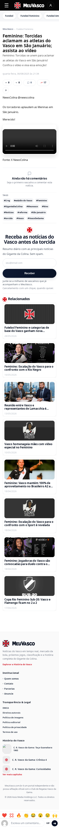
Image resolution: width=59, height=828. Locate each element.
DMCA (6, 707)
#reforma (22, 212)
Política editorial (11, 722)
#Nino (45, 206)
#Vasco (20, 218)
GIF (48, 823)
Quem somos (11, 678)
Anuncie (8, 693)
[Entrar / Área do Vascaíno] (50, 5)
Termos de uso (10, 732)
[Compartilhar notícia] (6, 90)
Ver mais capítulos (12, 774)
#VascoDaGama (36, 218)
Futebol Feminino (29, 15)
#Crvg (7, 200)
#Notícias (9, 212)
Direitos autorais (11, 712)
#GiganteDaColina (13, 206)
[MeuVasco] (29, 5)
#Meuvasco (32, 206)
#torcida (8, 218)
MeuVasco (8, 29)
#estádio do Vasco (23, 200)
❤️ (4, 815)
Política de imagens (13, 717)
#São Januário (38, 212)
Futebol (9, 15)
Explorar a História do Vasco (17, 664)
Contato (8, 683)
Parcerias (9, 688)
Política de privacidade (15, 727)
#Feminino (41, 200)
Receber (29, 273)
